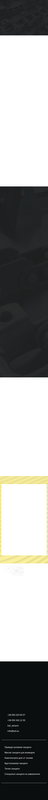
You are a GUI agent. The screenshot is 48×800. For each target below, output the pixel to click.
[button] (42, 18)
